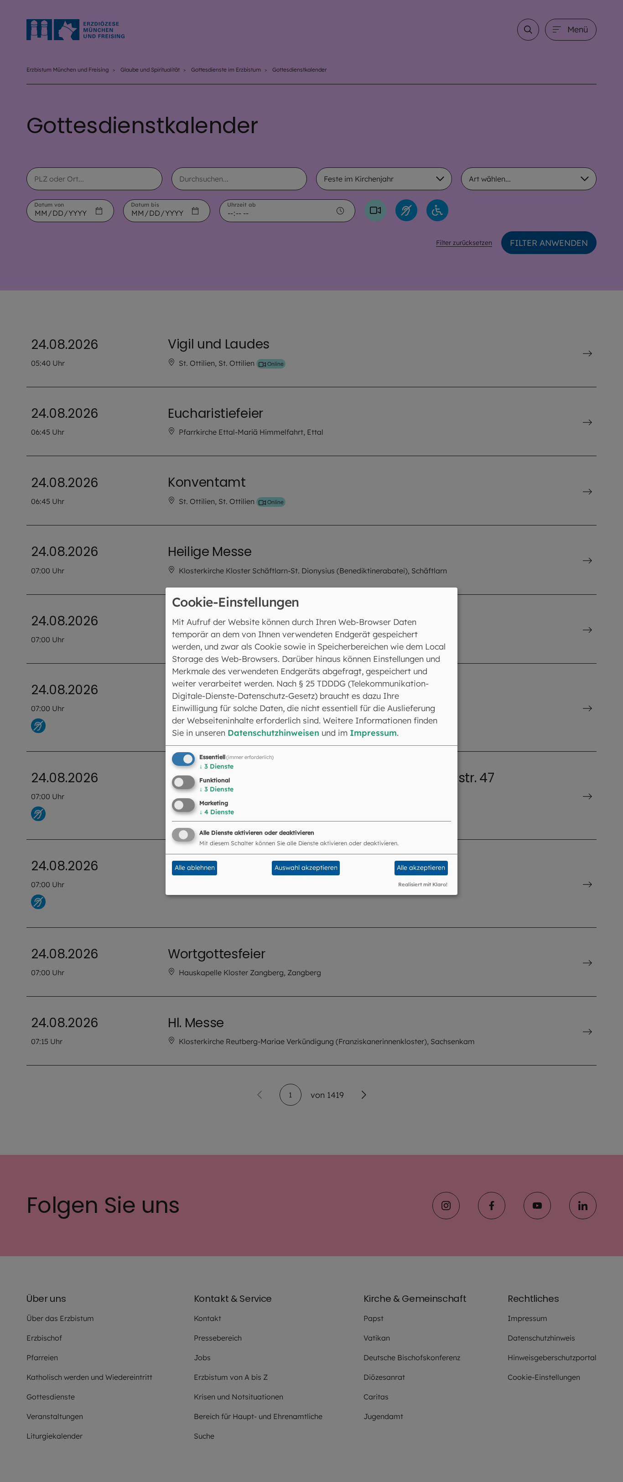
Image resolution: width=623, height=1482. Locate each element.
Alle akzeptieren (421, 867)
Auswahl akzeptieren (306, 867)
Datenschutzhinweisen (273, 733)
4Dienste (216, 812)
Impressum (373, 733)
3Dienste (216, 766)
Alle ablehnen (195, 867)
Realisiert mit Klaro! (422, 884)
